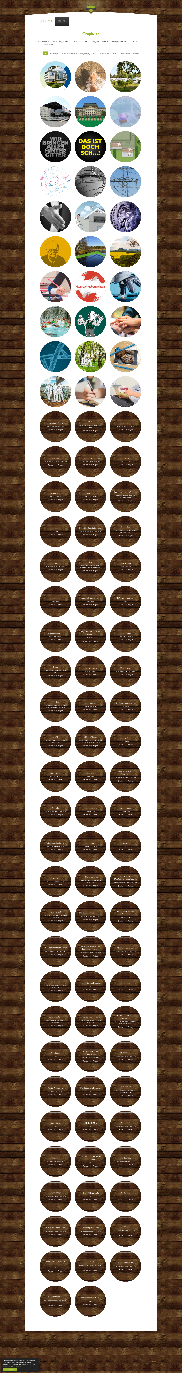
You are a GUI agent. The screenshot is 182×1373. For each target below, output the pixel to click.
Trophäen (61, 21)
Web (95, 53)
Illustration (125, 53)
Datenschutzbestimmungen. (15, 1366)
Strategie (54, 53)
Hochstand (46, 21)
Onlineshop (104, 53)
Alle (45, 53)
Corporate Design (69, 53)
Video (135, 53)
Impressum (152, 1361)
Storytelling (84, 53)
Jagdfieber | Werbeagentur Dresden (91, 7)
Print (114, 53)
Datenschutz (151, 1363)
